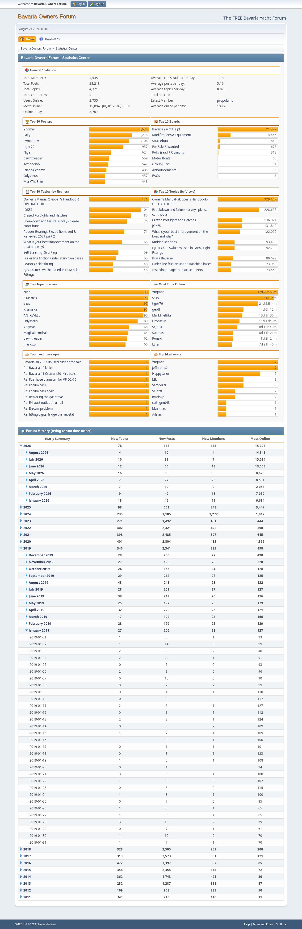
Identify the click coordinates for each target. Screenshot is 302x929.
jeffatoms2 (160, 368)
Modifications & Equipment (171, 135)
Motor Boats (161, 158)
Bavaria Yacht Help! (166, 129)
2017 (27, 856)
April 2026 (36, 480)
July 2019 (36, 589)
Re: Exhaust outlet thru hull (43, 402)
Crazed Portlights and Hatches (45, 215)
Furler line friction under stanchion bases (53, 258)
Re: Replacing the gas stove (43, 397)
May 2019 (36, 603)
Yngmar (29, 129)
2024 (27, 514)
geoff (156, 309)
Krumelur (31, 309)
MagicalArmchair (36, 333)
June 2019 (36, 596)
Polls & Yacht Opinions (168, 152)
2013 (27, 883)
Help (247, 924)
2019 (27, 548)
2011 (27, 897)
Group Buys (160, 164)
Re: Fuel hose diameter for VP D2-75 (50, 379)
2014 (27, 877)
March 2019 (38, 617)
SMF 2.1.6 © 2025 (25, 924)
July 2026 (36, 459)
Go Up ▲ (281, 924)
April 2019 (36, 610)
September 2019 (41, 576)
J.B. (154, 379)
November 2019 (41, 562)
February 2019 (40, 623)
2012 (27, 890)
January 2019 (39, 630)
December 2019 (41, 555)
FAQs (156, 176)
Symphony (31, 141)
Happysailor (160, 373)
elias (27, 303)
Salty (27, 135)
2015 (27, 870)
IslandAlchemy (34, 170)
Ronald (157, 338)
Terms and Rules (263, 924)
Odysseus (31, 176)
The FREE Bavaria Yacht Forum (254, 18)
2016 (27, 863)
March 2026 (38, 487)
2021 (27, 535)
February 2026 (40, 494)
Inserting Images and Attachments (177, 270)
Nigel (27, 152)
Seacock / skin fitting (38, 264)
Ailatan (157, 414)
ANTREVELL (32, 315)
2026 (27, 446)
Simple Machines (47, 924)
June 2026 (36, 466)
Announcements (164, 170)
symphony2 (32, 164)
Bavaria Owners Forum (47, 16)
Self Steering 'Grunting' (41, 252)
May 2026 (36, 473)
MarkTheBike (33, 181)
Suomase (158, 333)
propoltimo (225, 100)
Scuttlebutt (160, 141)
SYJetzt (157, 327)
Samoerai (159, 385)
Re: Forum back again (39, 391)
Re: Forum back (35, 385)
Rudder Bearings (164, 242)
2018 (27, 849)
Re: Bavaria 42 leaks (38, 368)
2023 (27, 521)
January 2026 (39, 500)
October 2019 (39, 569)
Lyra (155, 344)
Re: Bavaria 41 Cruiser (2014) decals (50, 373)
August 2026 (38, 452)
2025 (27, 507)
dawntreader (33, 158)
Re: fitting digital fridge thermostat (49, 414)
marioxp (30, 344)
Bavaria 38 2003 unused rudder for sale (52, 362)
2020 (27, 541)
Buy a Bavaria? (162, 258)
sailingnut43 (161, 402)
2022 (27, 528)
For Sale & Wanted (165, 147)
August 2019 (38, 582)
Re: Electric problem (38, 408)
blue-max (30, 298)
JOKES (28, 210)
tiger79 (29, 147)
